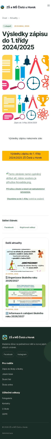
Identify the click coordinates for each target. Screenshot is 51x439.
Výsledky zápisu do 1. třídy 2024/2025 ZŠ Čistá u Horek (25, 155)
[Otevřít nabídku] (48, 5)
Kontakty (6, 403)
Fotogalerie (7, 398)
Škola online (7, 384)
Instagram (22, 354)
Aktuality (14, 18)
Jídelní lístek (7, 374)
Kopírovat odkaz (27, 227)
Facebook (10, 228)
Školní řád (6, 379)
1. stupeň (7, 26)
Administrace (7, 433)
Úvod (4, 18)
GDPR (4, 414)
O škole (5, 409)
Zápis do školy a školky (12, 369)
